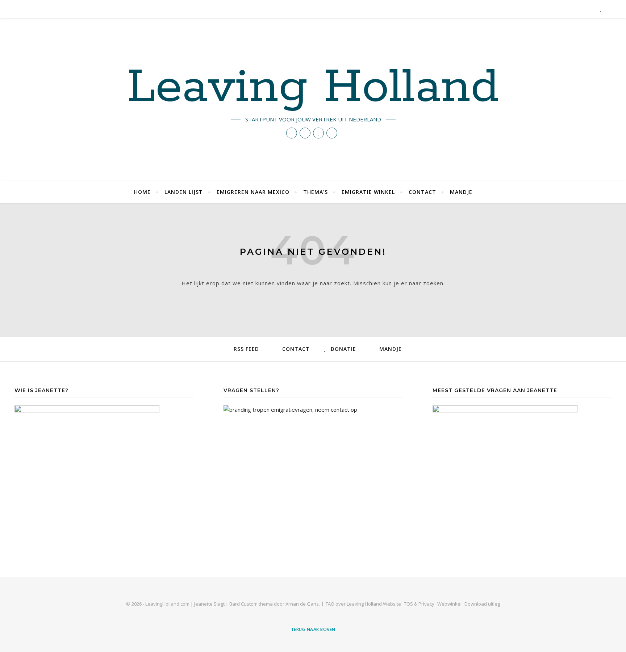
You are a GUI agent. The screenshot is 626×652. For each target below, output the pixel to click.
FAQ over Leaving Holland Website (363, 604)
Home (142, 191)
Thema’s (315, 191)
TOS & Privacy (419, 604)
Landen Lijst (183, 191)
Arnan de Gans (302, 604)
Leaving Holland (313, 88)
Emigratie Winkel (368, 191)
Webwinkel (449, 604)
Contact (422, 191)
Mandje (461, 191)
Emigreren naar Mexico (253, 191)
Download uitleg (482, 604)
